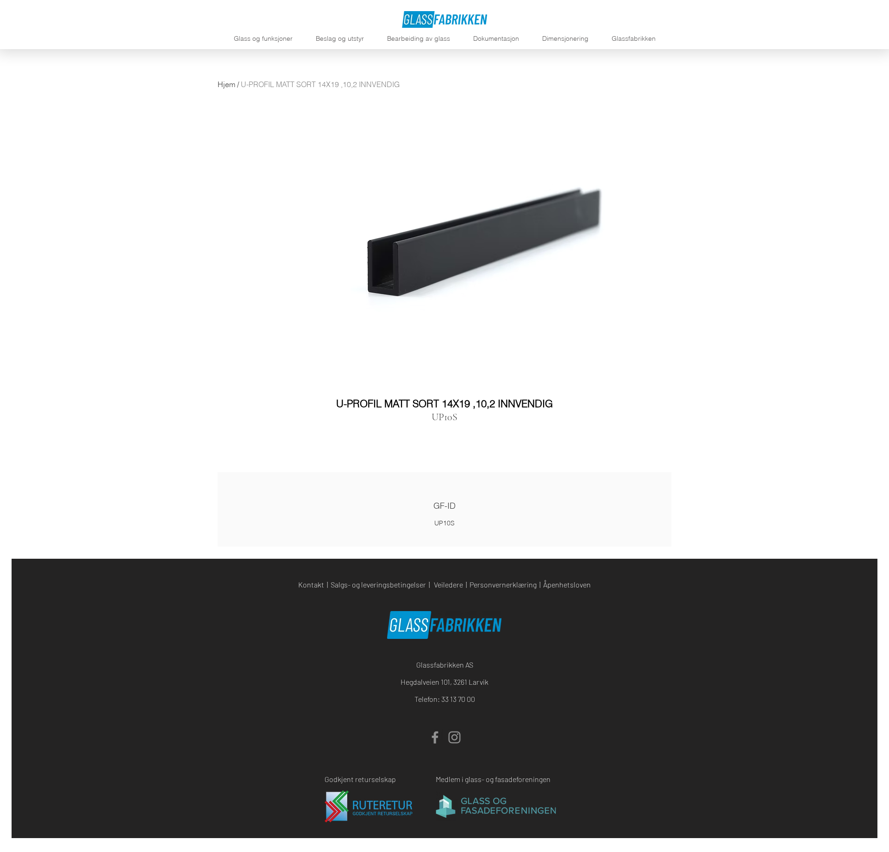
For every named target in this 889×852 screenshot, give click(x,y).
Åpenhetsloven (567, 584)
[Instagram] (454, 737)
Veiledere (448, 584)
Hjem (226, 84)
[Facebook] (435, 737)
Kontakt (311, 584)
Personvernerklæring (503, 584)
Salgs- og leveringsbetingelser (378, 584)
